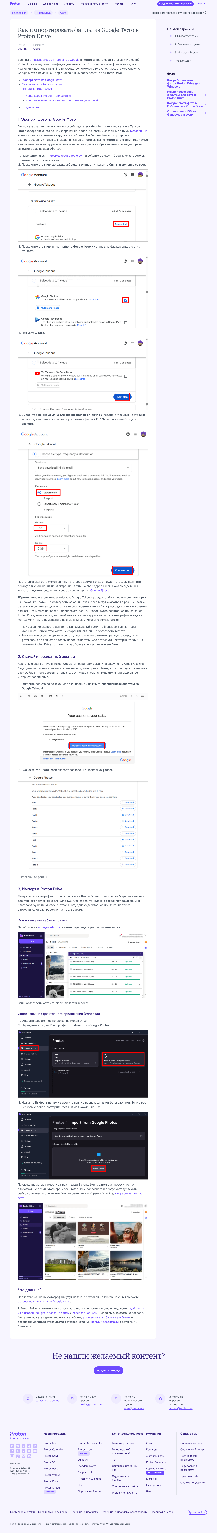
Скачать (69, 3)
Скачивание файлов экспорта (42, 84)
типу (65, 1313)
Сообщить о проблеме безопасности (124, 1511)
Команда (151, 1449)
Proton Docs (51, 1481)
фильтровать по (51, 1313)
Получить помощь (108, 1370)
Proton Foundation (157, 1462)
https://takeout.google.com (66, 155)
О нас (149, 1443)
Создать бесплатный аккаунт (175, 3)
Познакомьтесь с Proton (94, 3)
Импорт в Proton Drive (37, 89)
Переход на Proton (89, 1491)
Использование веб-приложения (48, 96)
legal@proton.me (134, 1408)
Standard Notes (87, 1466)
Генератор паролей (124, 1443)
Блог (149, 1491)
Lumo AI (83, 1459)
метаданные (138, 131)
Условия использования (55, 1524)
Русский (197, 1512)
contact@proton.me (47, 1400)
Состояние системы (22, 1511)
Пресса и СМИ (189, 1476)
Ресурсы (119, 3)
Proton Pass (51, 1468)
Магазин (151, 1478)
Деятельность (155, 1455)
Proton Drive (43, 12)
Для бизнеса (50, 3)
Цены (133, 3)
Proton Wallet (52, 1474)
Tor (114, 1459)
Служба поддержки (192, 1482)
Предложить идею (162, 1511)
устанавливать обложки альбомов (106, 1317)
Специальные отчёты (125, 1486)
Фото (63, 12)
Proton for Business (89, 1478)
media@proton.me (91, 1404)
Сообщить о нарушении (53, 1511)
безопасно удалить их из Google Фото (44, 1301)
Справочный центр (192, 1449)
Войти (201, 3)
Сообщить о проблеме (85, 1511)
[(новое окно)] (12, 1446)
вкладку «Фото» (49, 927)
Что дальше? (30, 107)
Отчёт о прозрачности (78, 1524)
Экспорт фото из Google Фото (42, 80)
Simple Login (85, 1472)
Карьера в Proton (156, 1468)
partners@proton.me (180, 1408)
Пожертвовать (155, 1485)
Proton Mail (50, 1443)
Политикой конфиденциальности (25, 1524)
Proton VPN (51, 1462)
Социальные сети (191, 1443)
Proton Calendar (53, 1449)
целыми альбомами (105, 1322)
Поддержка (19, 12)
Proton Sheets (52, 1487)
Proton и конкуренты (125, 1492)
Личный (32, 3)
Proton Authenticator (90, 1443)
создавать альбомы (86, 1313)
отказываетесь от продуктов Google (55, 59)
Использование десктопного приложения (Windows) (61, 100)
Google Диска (99, 590)
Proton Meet (85, 1449)
